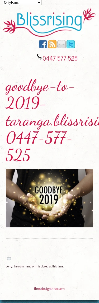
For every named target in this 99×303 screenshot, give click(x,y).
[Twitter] (71, 47)
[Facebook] (43, 47)
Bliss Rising (12, 289)
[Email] (61, 47)
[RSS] (52, 47)
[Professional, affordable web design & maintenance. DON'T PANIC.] (49, 291)
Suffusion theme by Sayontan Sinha (84, 289)
